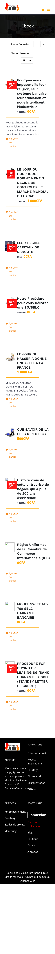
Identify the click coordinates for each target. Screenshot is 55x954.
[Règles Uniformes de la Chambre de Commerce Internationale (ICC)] (10, 547)
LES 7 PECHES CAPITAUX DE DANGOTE (28, 247)
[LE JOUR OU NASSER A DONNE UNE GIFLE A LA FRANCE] (10, 357)
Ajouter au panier (13, 142)
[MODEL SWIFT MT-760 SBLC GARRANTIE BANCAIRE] (10, 607)
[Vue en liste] (30, 60)
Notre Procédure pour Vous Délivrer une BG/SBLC (32, 303)
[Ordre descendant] (43, 44)
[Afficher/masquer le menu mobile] (48, 9)
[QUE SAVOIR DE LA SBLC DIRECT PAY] (10, 432)
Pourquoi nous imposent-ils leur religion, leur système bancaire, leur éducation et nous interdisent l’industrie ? (32, 93)
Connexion (33, 814)
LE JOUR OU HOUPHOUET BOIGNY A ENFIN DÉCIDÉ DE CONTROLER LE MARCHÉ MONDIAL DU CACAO (32, 182)
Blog (30, 832)
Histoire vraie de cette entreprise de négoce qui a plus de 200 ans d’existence (33, 489)
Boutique (33, 839)
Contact (32, 845)
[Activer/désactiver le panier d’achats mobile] (42, 9)
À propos (33, 852)
